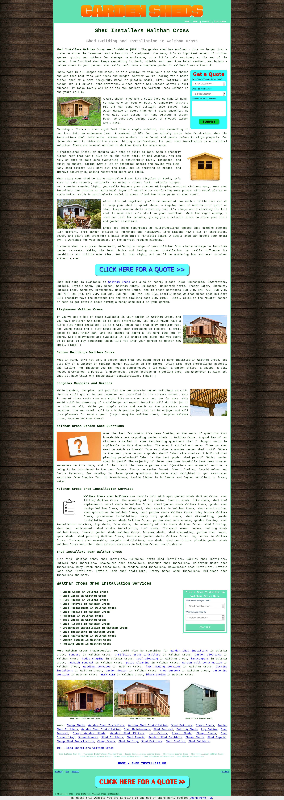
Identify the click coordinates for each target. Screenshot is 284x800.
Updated (75, 772)
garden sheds (170, 516)
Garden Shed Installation (148, 725)
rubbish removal (80, 662)
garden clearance (208, 654)
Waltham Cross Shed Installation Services (104, 583)
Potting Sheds (187, 729)
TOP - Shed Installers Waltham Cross (85, 748)
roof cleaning (147, 658)
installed (92, 325)
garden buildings (125, 363)
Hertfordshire (171, 544)
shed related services (113, 544)
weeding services (96, 666)
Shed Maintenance (137, 729)
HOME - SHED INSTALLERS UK (142, 763)
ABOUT (196, 21)
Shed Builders (182, 725)
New (67, 772)
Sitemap (58, 772)
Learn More (198, 797)
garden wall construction (202, 662)
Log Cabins (209, 729)
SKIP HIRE (108, 674)
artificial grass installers (137, 654)
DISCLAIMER (220, 21)
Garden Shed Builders (165, 737)
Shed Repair (136, 737)
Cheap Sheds (76, 725)
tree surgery (170, 670)
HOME (186, 21)
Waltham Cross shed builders (106, 496)
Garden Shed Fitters (127, 733)
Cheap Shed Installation (75, 741)
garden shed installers (189, 650)
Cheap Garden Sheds (89, 733)
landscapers (200, 658)
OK (211, 797)
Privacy (225, 772)
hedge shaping (93, 658)
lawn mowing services (163, 666)
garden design (116, 670)
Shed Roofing (128, 741)
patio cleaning (137, 662)
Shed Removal (163, 729)
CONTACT (206, 21)
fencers (74, 654)
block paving (156, 674)
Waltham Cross (119, 282)
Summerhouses (88, 737)
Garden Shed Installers (106, 725)
